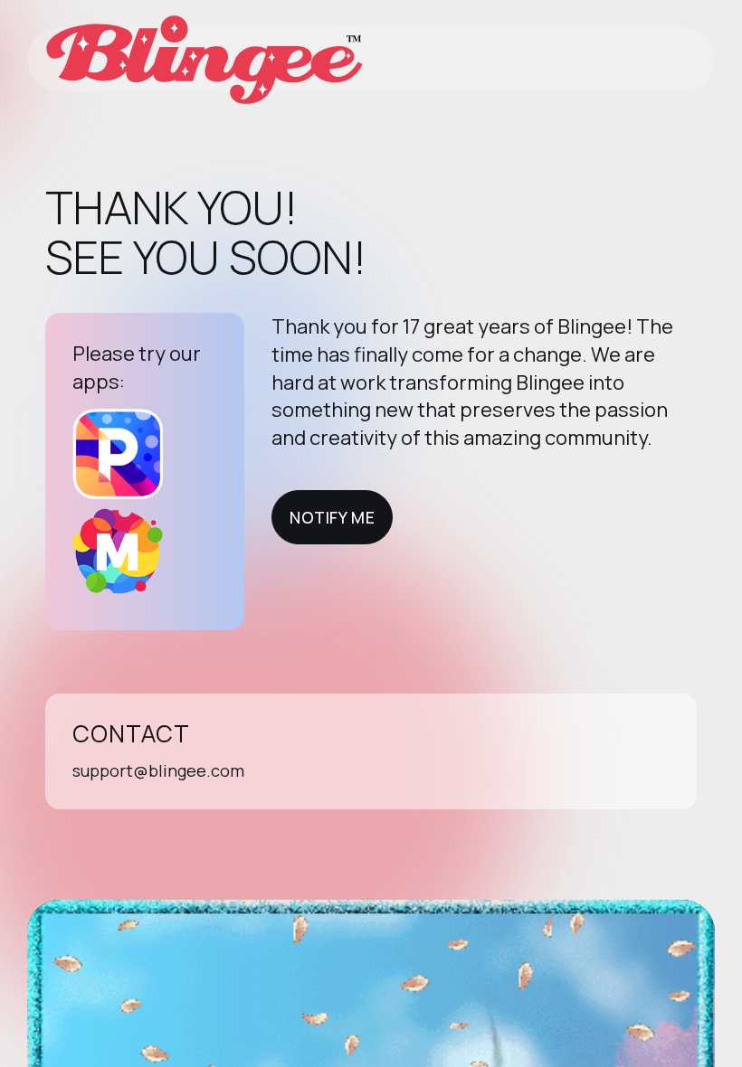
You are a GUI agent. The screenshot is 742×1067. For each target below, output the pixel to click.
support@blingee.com (158, 770)
